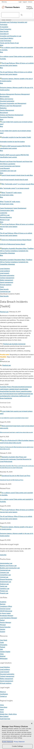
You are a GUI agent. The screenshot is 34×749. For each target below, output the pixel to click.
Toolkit (29, 137)
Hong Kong (3, 707)
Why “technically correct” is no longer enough (14, 188)
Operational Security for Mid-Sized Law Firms (11, 480)
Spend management (6, 282)
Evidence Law (4, 584)
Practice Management (7, 110)
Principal (3, 625)
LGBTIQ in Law (4, 215)
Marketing (3, 108)
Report (29, 240)
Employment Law (5, 582)
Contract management (7, 278)
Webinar (2, 656)
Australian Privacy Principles (9, 387)
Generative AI (4, 34)
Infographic (3, 645)
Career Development (6, 208)
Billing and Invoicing (6, 99)
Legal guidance (5, 271)
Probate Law (4, 591)
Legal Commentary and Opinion (10, 166)
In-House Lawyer (19, 391)
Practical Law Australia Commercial (14, 344)
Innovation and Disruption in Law (10, 36)
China (2, 705)
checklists (21, 387)
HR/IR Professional (6, 611)
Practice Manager (5, 622)
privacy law (17, 396)
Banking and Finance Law (8, 566)
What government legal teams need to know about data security (16, 432)
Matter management (6, 280)
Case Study (3, 640)
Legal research (4, 273)
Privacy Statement (18, 741)
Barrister (2, 604)
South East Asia (5, 719)
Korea (2, 712)
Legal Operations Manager (8, 618)
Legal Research (5, 168)
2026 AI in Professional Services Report (12, 244)
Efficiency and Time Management (10, 106)
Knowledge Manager (6, 615)
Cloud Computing (5, 29)
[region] (17, 735)
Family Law (3, 586)
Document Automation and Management (13, 103)
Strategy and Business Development (11, 115)
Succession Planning (6, 117)
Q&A (1, 649)
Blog (1, 52)
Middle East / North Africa (8, 714)
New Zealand (4, 716)
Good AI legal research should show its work (14, 179)
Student (2, 632)
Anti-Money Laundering (7, 164)
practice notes (9, 396)
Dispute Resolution (6, 579)
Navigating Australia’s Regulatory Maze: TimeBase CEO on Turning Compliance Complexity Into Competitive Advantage (16, 262)
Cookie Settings (17, 746)
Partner (22, 394)
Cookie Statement (7, 741)
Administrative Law (6, 563)
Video (2, 654)
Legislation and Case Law (8, 171)
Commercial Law (5, 570)
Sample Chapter (5, 652)
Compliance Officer (6, 606)
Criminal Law (4, 577)
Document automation (7, 101)
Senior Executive (5, 627)
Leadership (3, 213)
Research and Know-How (8, 161)
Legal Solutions (5, 268)
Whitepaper (3, 658)
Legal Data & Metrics (6, 38)
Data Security (4, 31)
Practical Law (6, 365)
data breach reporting (18, 389)
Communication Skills (7, 210)
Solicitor (9, 398)
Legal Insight (6, 20)
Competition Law (5, 575)
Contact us (3, 696)
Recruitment (4, 112)
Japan (2, 709)
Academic (3, 602)
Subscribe (3, 555)
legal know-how (15, 394)
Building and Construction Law (10, 568)
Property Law (4, 593)
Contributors (4, 694)
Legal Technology (5, 41)
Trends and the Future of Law (9, 43)
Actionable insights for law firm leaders (12, 141)
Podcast (2, 647)
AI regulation (4, 27)
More (1, 45)
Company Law (7, 389)
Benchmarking (4, 96)
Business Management (7, 94)
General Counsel (5, 609)
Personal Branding (6, 217)
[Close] (32, 723)
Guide (2, 642)
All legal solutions (5, 285)
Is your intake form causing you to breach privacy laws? (14, 418)
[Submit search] (21, 15)
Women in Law (4, 220)
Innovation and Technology (8, 22)
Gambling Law (4, 588)
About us (3, 692)
